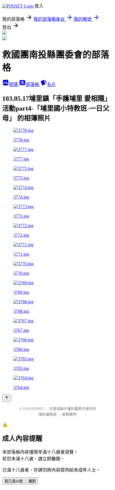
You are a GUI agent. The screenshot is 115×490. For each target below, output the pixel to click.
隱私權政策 (48, 414)
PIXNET (37, 409)
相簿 (14, 84)
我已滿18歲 (13, 481)
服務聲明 (69, 414)
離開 (32, 481)
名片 (51, 84)
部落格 (33, 84)
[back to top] (6, 398)
